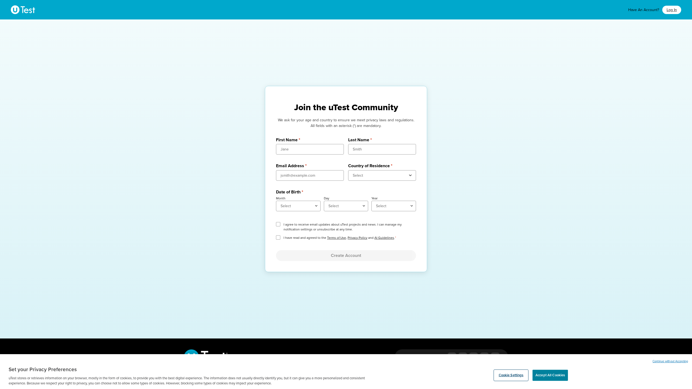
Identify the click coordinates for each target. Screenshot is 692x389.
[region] (346, 371)
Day (326, 198)
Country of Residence (370, 166)
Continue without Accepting (670, 361)
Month (280, 198)
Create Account (346, 255)
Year (374, 198)
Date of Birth (289, 192)
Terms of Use (336, 238)
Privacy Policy (357, 238)
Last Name (360, 140)
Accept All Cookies (550, 375)
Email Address (291, 166)
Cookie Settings (511, 375)
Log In (672, 10)
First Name (288, 140)
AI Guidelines (384, 238)
